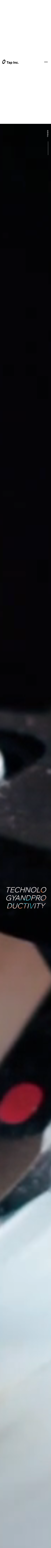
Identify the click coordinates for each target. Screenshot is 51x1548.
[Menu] (46, 62)
